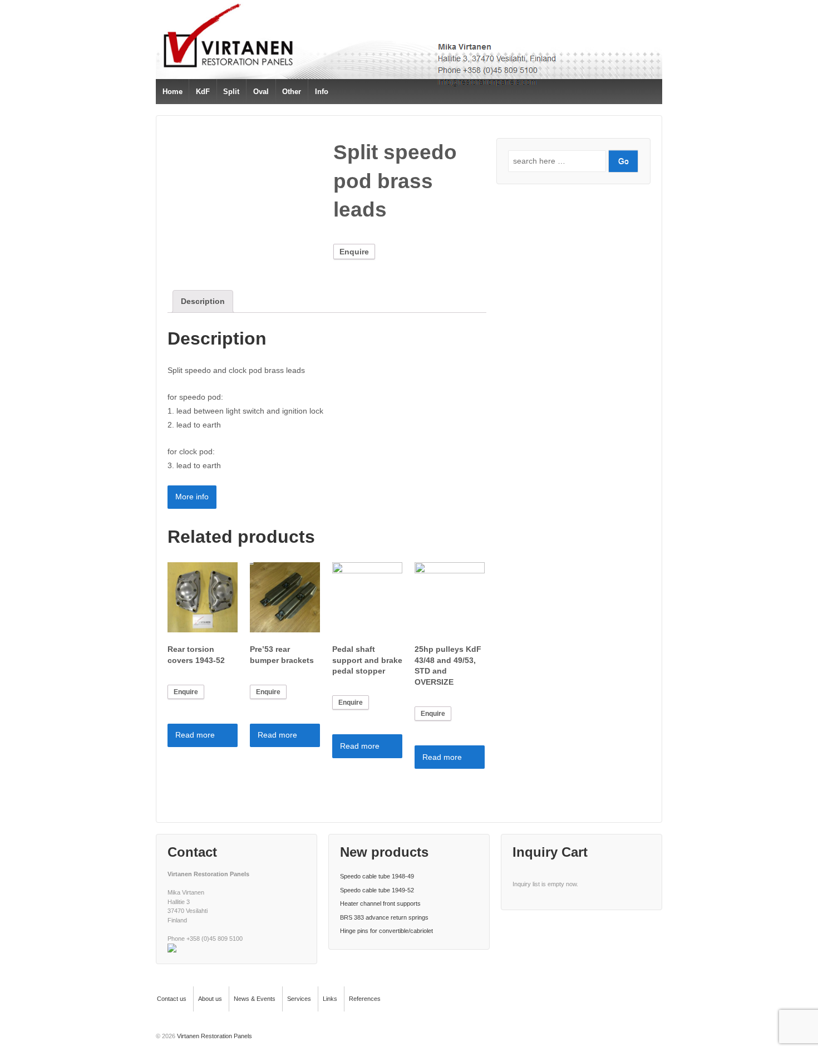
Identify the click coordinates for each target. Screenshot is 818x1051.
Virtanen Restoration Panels (213, 1036)
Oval (261, 91)
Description (203, 301)
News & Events (254, 998)
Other (291, 91)
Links (330, 998)
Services (299, 998)
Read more (195, 734)
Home (172, 91)
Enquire (354, 251)
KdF (203, 91)
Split (231, 91)
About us (210, 998)
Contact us (171, 998)
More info (192, 496)
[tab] (203, 301)
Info (321, 91)
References (365, 998)
